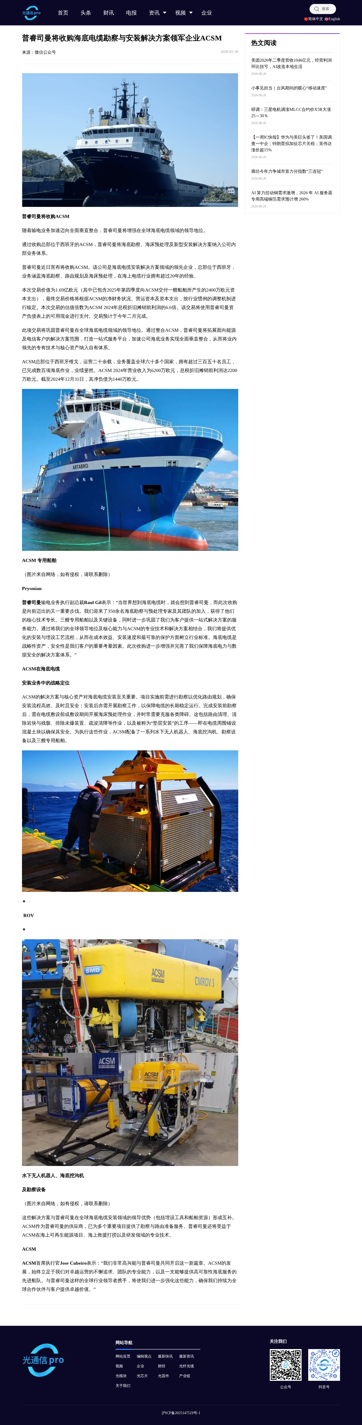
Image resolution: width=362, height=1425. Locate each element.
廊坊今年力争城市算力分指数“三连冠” (287, 171)
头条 (86, 13)
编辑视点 (144, 1356)
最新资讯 (186, 1356)
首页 (63, 13)
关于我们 (123, 1386)
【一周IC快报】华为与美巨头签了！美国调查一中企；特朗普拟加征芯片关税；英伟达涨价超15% (291, 143)
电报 (131, 13)
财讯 (108, 13)
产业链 (184, 1376)
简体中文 (315, 19)
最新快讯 (165, 1356)
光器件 (163, 1376)
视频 (180, 13)
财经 (161, 1366)
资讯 (154, 13)
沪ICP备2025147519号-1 (181, 1413)
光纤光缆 (186, 1366)
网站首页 (123, 1356)
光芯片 (142, 1376)
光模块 (121, 1376)
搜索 (325, 9)
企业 (206, 13)
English (334, 19)
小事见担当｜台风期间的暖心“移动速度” (289, 88)
